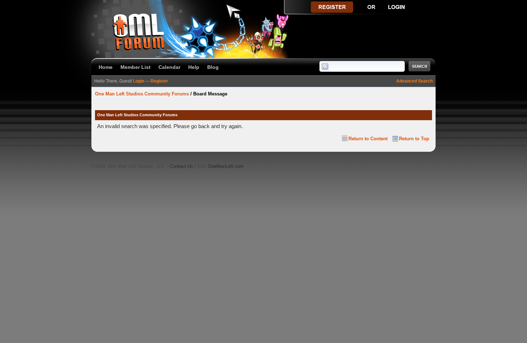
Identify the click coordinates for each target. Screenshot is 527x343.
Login (138, 81)
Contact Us (181, 166)
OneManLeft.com (226, 166)
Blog (213, 67)
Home (106, 67)
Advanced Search (414, 81)
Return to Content (368, 138)
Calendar (169, 67)
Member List (135, 67)
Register (159, 81)
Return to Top (414, 138)
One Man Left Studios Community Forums (142, 94)
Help (193, 67)
